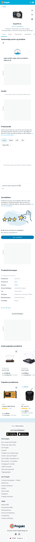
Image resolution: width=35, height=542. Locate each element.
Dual (16, 282)
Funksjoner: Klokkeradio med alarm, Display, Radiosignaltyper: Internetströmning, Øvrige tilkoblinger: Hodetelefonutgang (17, 29)
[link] (10, 363)
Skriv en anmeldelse (17, 26)
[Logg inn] (33, 2)
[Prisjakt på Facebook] (16, 534)
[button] (32, 10)
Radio (4, 6)
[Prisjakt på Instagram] (19, 534)
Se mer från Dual (6, 308)
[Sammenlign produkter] (32, 19)
